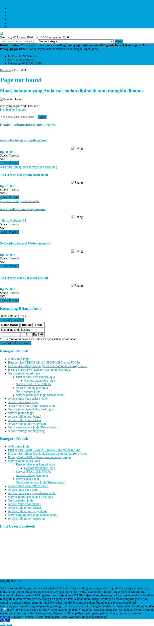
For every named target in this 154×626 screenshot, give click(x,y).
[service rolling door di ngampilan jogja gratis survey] (20, 201)
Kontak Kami (110, 49)
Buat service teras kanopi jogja (35, 377)
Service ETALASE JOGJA (33, 384)
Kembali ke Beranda (13, 109)
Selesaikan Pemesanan (15, 343)
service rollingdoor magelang (26, 431)
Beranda (5, 70)
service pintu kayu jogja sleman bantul (32, 405)
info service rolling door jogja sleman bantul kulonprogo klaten (47, 366)
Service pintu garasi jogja (24, 373)
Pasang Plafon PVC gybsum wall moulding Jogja (39, 369)
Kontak (12, 26)
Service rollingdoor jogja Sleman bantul (33, 427)
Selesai (17, 320)
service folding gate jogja (32, 387)
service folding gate (20, 15)
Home (12, 8)
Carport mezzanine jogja (39, 380)
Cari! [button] (119, 41)
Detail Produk (9, 163)
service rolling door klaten (24, 420)
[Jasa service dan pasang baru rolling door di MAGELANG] (28, 167)
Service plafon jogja (20, 413)
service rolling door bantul (24, 416)
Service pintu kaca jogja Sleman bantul (40, 395)
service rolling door (20, 19)
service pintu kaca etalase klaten (28, 398)
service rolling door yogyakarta (27, 423)
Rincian (6, 320)
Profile (12, 12)
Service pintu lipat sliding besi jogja (30, 409)
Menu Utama (8, 1)
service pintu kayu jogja (23, 402)
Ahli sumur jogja (18, 359)
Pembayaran (16, 23)
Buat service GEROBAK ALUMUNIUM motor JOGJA (44, 362)
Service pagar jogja (28, 391)
